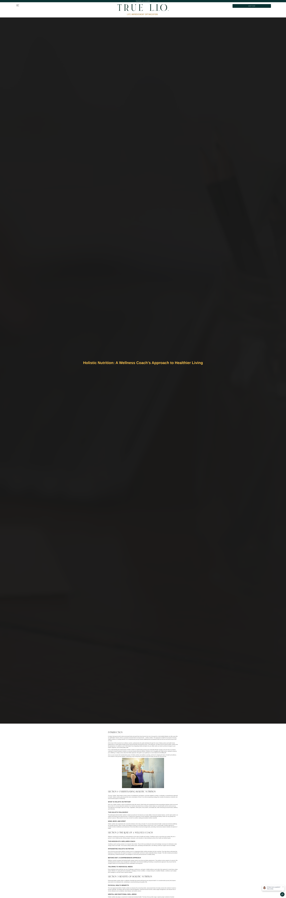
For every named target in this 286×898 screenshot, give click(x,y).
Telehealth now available (143, 1)
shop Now (251, 6)
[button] (17, 5)
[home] (142, 10)
